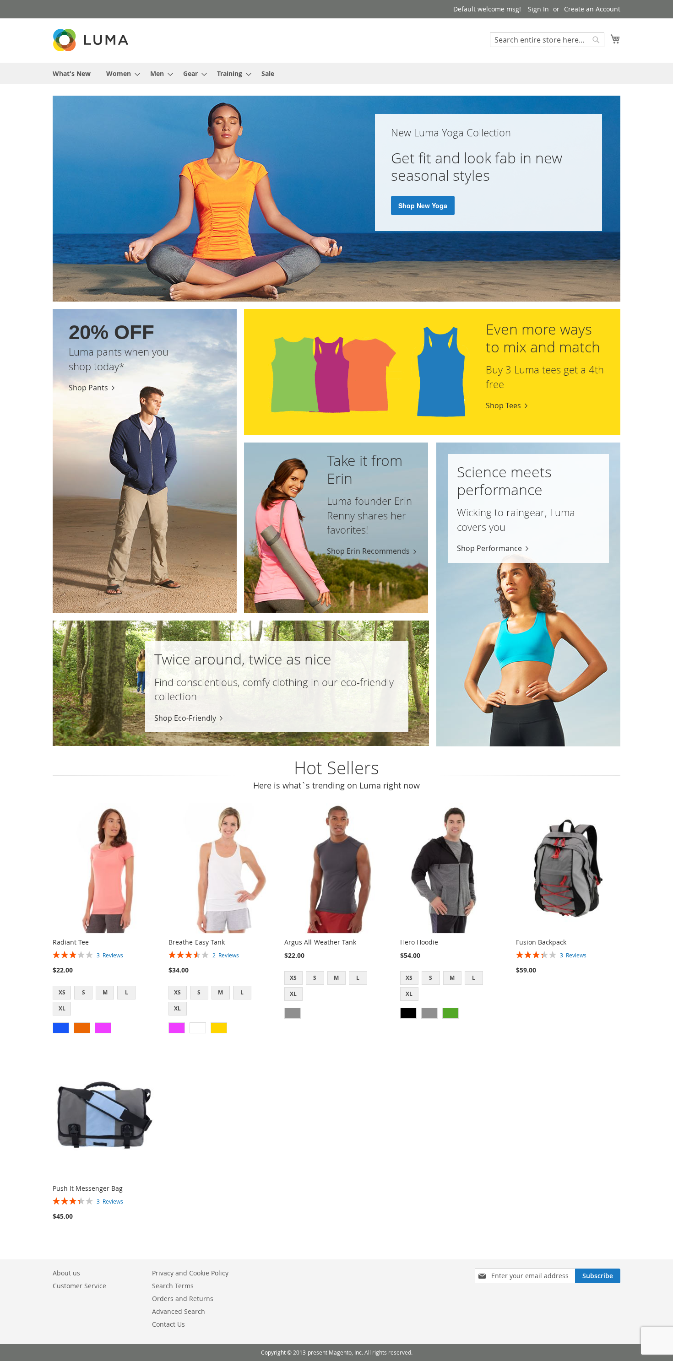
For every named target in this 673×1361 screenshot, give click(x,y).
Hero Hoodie (419, 942)
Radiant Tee (71, 942)
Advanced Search (178, 1311)
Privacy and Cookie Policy (190, 1273)
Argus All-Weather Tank (320, 942)
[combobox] (547, 39)
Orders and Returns (182, 1298)
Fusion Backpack (541, 942)
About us (66, 1273)
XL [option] (62, 1008)
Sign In (538, 9)
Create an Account (592, 9)
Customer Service (79, 1285)
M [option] (105, 992)
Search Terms (173, 1285)
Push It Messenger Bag (88, 1188)
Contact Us (168, 1324)
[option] (61, 1027)
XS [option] (62, 992)
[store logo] (91, 40)
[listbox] (105, 1002)
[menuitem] (71, 73)
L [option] (126, 992)
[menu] (336, 73)
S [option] (83, 992)
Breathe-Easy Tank (196, 942)
